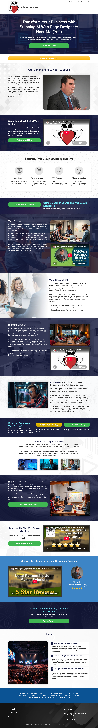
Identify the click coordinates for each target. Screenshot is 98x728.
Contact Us (57, 724)
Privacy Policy (69, 724)
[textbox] (49, 27)
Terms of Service (62, 724)
